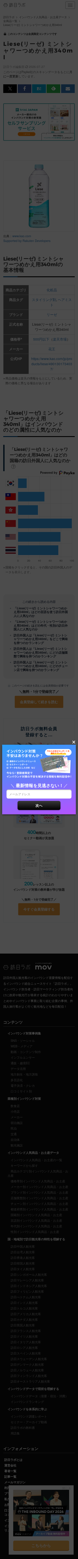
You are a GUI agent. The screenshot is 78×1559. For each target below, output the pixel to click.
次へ (39, 805)
